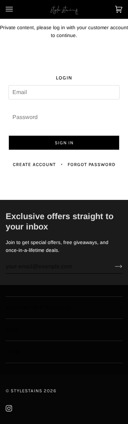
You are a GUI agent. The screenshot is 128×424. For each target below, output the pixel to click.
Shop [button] (12, 329)
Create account (34, 164)
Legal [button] (13, 352)
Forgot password (92, 164)
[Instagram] (9, 408)
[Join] (112, 266)
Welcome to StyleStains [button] (38, 307)
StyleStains (26, 390)
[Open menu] (16, 9)
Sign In (64, 142)
